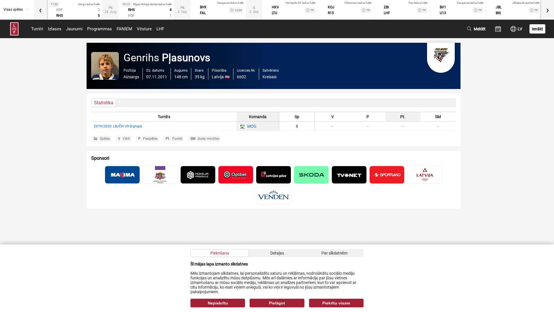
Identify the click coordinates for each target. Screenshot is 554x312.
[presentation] (40, 10)
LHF (160, 28)
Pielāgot (277, 303)
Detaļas (277, 253)
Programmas (99, 28)
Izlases (54, 28)
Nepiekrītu (218, 303)
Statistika (103, 102)
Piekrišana (219, 253)
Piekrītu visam (336, 303)
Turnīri (37, 28)
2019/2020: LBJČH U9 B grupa (118, 126)
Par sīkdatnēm (334, 253)
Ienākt (537, 29)
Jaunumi (74, 28)
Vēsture (144, 28)
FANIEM (124, 28)
